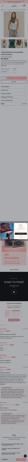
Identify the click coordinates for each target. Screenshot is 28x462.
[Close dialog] (26, 223)
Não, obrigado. (21, 235)
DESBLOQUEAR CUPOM (21, 233)
